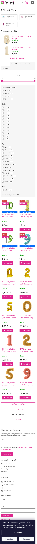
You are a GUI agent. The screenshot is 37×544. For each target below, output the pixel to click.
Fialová (8, 173)
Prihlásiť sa (7, 454)
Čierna (8, 150)
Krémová (9, 179)
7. (7, 127)
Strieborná (9, 164)
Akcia (7, 90)
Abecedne (5, 68)
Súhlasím (26, 539)
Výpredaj (8, 99)
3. (7, 116)
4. (7, 119)
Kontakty (4, 472)
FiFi (5, 488)
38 (23, 410)
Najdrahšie (15, 64)
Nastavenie (17, 532)
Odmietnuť (9, 539)
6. (7, 125)
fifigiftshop (7, 491)
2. (7, 113)
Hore (19, 419)
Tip (7, 96)
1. (7, 110)
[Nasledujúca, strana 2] (18, 410)
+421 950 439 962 (9, 485)
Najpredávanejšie (25, 64)
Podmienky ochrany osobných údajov (12, 469)
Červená (9, 153)
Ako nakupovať (5, 464)
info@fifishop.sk (9, 482)
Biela (7, 147)
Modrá (8, 159)
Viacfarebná (10, 176)
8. (7, 130)
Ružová (8, 156)
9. (7, 133)
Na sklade (10, 87)
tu (25, 527)
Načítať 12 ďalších (18, 404)
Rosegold (9, 170)
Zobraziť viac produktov (17, 58)
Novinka (8, 93)
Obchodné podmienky (8, 466)
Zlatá (8, 167)
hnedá (8, 182)
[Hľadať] (22, 3)
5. (7, 122)
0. (7, 107)
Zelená (8, 162)
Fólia (8, 190)
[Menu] (32, 3)
